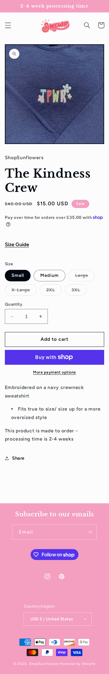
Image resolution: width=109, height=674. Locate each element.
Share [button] (18, 458)
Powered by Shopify (78, 664)
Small (18, 275)
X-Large (24, 291)
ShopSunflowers (43, 664)
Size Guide (17, 244)
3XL (79, 291)
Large (85, 276)
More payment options (54, 372)
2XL (54, 291)
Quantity (13, 304)
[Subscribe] (90, 532)
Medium (49, 275)
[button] (8, 25)
